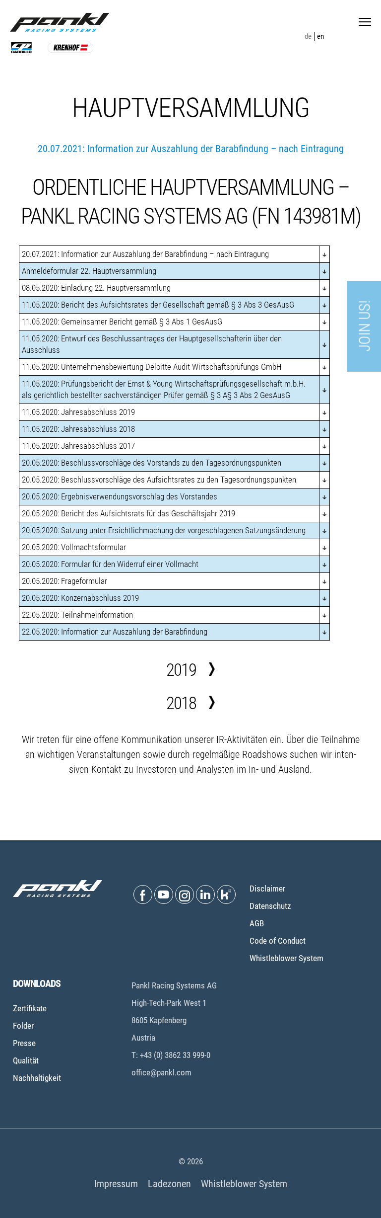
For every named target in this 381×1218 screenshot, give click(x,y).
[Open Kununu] (226, 894)
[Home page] (59, 22)
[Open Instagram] (184, 894)
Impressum (116, 1184)
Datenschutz (270, 906)
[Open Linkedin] (205, 894)
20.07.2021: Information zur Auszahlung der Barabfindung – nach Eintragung (191, 149)
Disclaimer (267, 888)
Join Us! (365, 326)
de (308, 36)
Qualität (26, 1060)
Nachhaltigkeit (37, 1078)
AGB (257, 923)
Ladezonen (169, 1184)
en (320, 36)
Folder (23, 1026)
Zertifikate (30, 1008)
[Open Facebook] (142, 894)
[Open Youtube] (163, 894)
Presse (24, 1043)
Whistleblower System (286, 958)
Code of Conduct (278, 941)
